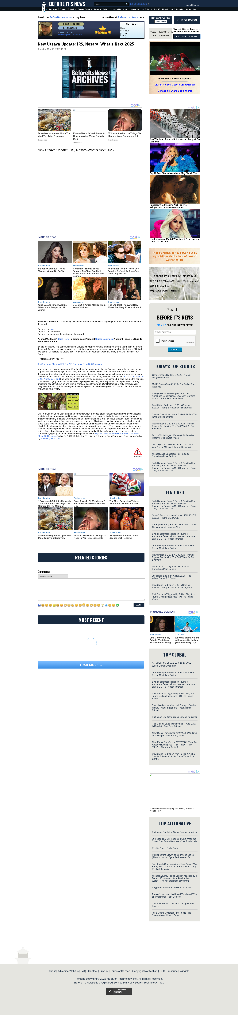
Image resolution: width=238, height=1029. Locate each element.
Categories (191, 9)
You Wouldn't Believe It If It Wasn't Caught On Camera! (175, 140)
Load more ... (91, 665)
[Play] (174, 58)
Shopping (180, 9)
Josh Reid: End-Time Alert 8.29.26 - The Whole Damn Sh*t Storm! (171, 577)
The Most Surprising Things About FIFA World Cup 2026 (124, 502)
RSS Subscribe (168, 971)
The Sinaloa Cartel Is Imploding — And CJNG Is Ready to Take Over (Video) (174, 725)
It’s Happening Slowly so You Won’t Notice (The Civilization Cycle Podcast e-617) (173, 856)
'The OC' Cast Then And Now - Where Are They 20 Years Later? (124, 306)
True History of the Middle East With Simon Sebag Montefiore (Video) (173, 546)
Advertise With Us (68, 971)
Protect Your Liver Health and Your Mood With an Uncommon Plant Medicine (174, 895)
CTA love (179, 635)
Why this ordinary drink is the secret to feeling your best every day (187, 640)
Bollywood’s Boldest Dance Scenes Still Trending (123, 536)
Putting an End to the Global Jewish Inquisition (175, 717)
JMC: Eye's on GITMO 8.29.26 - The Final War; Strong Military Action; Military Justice (172, 445)
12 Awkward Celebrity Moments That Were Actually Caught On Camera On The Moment (54, 503)
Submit (174, 349)
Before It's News (67, 3)
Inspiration (134, 9)
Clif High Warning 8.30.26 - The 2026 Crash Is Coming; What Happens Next (174, 525)
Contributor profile (64, 35)
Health (73, 9)
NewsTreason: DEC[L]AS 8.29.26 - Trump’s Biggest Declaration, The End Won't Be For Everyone (173, 426)
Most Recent (168, 9)
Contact (92, 971)
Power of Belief (101, 9)
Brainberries (44, 265)
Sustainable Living (118, 9)
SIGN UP (161, 325)
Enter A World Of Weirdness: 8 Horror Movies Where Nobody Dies (89, 503)
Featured (53, 9)
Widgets (184, 971)
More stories (78, 35)
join (52, 329)
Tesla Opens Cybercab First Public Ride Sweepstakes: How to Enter (171, 914)
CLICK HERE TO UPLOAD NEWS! (187, 37)
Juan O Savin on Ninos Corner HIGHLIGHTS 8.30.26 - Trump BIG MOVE (174, 516)
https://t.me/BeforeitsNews (164, 290)
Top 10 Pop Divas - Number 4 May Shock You (174, 173)
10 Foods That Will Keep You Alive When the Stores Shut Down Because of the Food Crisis (174, 840)
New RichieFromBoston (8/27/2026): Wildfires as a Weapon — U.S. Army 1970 (174, 734)
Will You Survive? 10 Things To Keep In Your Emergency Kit (90, 536)
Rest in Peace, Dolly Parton (165, 848)
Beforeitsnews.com (60, 17)
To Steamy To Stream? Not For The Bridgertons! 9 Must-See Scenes (168, 206)
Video (149, 9)
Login (188, 5)
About (52, 971)
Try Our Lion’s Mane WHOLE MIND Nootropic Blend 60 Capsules (70, 364)
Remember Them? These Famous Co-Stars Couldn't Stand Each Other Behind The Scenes (88, 272)
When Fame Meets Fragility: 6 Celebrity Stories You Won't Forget (173, 809)
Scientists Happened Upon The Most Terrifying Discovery (54, 536)
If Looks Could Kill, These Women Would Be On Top (51, 270)
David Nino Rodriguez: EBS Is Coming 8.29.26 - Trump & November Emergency (172, 406)
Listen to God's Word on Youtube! (175, 84)
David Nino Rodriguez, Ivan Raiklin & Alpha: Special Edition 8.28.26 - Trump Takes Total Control (173, 756)
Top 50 (157, 9)
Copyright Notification (144, 971)
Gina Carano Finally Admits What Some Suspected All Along (52, 307)
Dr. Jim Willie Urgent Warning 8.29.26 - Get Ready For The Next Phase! (173, 436)
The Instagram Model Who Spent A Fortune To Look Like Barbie (175, 240)
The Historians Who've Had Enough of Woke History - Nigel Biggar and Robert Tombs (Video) (174, 707)
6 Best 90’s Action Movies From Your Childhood (89, 306)
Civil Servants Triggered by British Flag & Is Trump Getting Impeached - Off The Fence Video (173, 596)
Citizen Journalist (104, 339)
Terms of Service (120, 971)
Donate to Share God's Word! (175, 90)
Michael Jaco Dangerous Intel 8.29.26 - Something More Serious (171, 455)
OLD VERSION (187, 20)
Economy (63, 9)
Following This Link (50, 438)
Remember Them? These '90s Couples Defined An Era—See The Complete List (123, 271)
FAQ (83, 971)
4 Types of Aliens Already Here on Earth (171, 887)
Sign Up (195, 5)
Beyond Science (85, 9)
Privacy (103, 971)
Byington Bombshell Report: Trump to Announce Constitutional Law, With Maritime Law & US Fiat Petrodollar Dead (173, 396)
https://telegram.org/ (188, 281)
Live (142, 9)
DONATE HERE (160, 21)
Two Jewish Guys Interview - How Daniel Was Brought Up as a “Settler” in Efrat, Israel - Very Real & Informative (174, 866)
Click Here (63, 339)
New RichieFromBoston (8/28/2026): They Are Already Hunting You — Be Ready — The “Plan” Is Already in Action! (174, 744)
